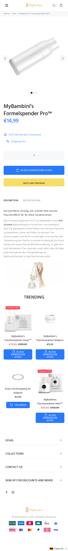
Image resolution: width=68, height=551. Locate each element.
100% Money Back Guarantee (25, 135)
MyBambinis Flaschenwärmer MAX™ (50, 402)
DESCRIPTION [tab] (11, 200)
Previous (5, 58)
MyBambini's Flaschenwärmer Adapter (49, 338)
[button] (58, 549)
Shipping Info (18, 142)
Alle (14, 14)
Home (6, 14)
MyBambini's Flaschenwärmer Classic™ (18, 338)
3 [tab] (37, 93)
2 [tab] (34, 93)
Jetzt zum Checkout (34, 183)
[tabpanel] (34, 56)
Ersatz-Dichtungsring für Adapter (18, 391)
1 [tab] (31, 93)
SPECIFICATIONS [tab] (31, 200)
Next (62, 58)
